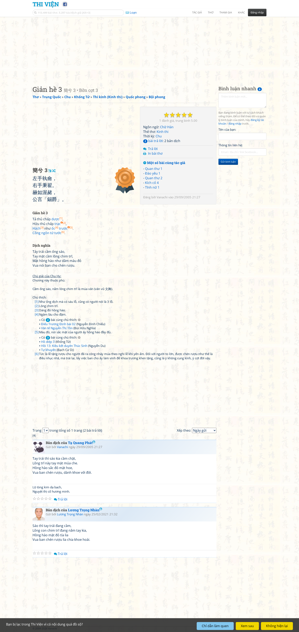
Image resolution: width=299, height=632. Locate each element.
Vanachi (162, 197)
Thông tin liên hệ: (230, 145)
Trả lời (153, 149)
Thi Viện (46, 4)
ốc (54, 228)
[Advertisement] (149, 47)
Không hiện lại (277, 626)
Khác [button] (241, 12)
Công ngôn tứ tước (48, 233)
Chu (159, 136)
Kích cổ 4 (152, 182)
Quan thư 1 (153, 168)
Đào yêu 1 (152, 173)
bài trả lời (154, 141)
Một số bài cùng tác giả (165, 163)
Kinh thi (162, 131)
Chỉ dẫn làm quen (215, 626)
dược (56, 219)
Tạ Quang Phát (80, 442)
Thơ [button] (210, 12)
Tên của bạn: (227, 129)
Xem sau (247, 626)
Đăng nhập (257, 12)
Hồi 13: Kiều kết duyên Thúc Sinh (64, 346)
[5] (37, 332)
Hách (38, 228)
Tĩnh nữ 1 (152, 187)
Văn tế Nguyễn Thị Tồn (57, 328)
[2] (37, 306)
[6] (37, 354)
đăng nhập (234, 123)
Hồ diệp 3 (48, 342)
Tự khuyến (48, 350)
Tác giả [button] (197, 12)
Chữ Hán (167, 127)
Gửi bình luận (228, 161)
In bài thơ (155, 153)
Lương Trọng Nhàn (83, 510)
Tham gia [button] (225, 12)
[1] (37, 302)
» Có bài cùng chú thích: (58, 320)
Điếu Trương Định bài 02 (58, 324)
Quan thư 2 (153, 178)
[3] (37, 310)
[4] (37, 314)
